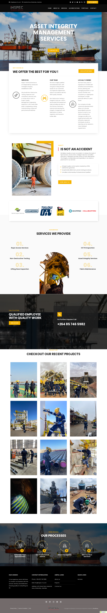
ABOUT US (56, 8)
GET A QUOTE (92, 2)
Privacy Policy (13, 608)
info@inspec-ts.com (15, 2)
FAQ (30, 608)
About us (57, 579)
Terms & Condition (22, 608)
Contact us (58, 586)
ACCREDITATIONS (74, 8)
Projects (57, 583)
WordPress (95, 608)
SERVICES (64, 8)
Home (49, 8)
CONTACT (93, 8)
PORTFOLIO (84, 8)
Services (80, 579)
